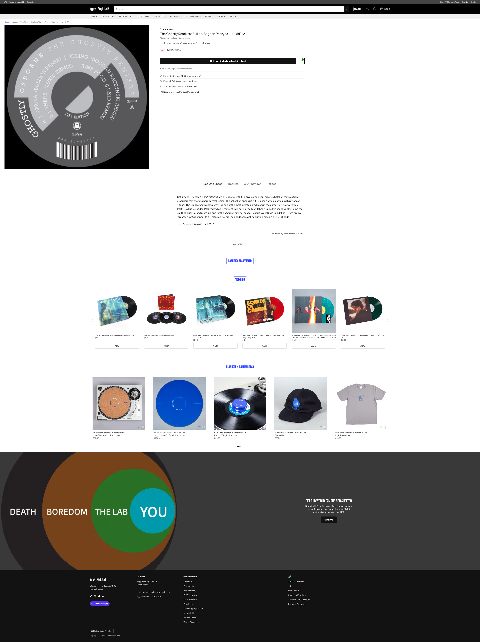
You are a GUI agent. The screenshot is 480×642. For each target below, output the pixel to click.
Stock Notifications (297, 595)
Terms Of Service (191, 622)
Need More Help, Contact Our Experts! (181, 92)
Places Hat (280, 435)
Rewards (357, 9)
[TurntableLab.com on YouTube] (103, 597)
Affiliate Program (296, 581)
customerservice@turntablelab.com (153, 592)
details (473, 2)
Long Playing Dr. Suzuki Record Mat (170, 435)
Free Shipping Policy (193, 608)
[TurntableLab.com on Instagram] (95, 597)
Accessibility (189, 613)
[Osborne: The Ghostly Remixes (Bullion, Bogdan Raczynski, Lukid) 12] (76, 97)
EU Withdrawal (190, 595)
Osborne (166, 29)
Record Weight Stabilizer (225, 435)
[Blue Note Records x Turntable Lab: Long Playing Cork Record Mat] (118, 403)
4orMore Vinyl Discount (299, 599)
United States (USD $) (102, 631)
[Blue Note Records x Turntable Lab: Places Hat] (300, 403)
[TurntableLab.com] (100, 9)
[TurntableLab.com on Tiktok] (99, 597)
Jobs (290, 586)
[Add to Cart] (143, 427)
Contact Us (189, 586)
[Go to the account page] (374, 9)
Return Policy (190, 590)
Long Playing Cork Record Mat (107, 435)
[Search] (346, 9)
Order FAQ (189, 581)
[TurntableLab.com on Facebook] (91, 597)
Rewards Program (296, 604)
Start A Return (190, 599)
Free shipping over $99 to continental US (182, 76)
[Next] (390, 409)
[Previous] (90, 409)
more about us (96, 589)
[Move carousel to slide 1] (238, 446)
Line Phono (293, 590)
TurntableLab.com (113, 635)
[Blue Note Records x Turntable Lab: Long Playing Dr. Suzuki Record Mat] (179, 403)
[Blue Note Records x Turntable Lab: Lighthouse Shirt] (361, 403)
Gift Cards (188, 604)
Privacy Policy (190, 617)
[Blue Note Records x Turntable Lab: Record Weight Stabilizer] (240, 403)
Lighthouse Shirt (343, 435)
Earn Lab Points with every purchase (180, 81)
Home (6, 22)
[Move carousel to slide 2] (241, 446)
